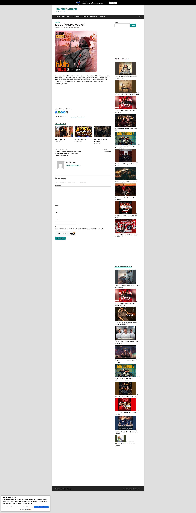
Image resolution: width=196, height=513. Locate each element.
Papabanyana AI (60, 139)
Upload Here (76, 16)
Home (58, 16)
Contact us (93, 16)
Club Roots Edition (80, 139)
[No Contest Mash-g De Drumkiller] (102, 132)
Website (57, 219)
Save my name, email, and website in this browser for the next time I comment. (79, 228)
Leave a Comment (75, 27)
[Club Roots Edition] (83, 132)
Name (57, 205)
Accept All (41, 507)
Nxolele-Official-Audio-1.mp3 (77, 117)
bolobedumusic (66, 9)
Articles (85, 16)
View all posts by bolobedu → (73, 165)
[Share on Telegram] (61, 112)
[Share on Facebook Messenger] (64, 112)
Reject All (25, 507)
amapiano (57, 22)
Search (116, 22)
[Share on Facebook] (56, 112)
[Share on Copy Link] (67, 112)
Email (57, 212)
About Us (102, 16)
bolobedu (68, 27)
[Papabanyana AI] (64, 132)
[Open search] (140, 17)
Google (129, 488)
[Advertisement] (83, 97)
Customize (10, 507)
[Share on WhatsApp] (59, 112)
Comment (58, 185)
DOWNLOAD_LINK (61, 116)
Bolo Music (65, 16)
